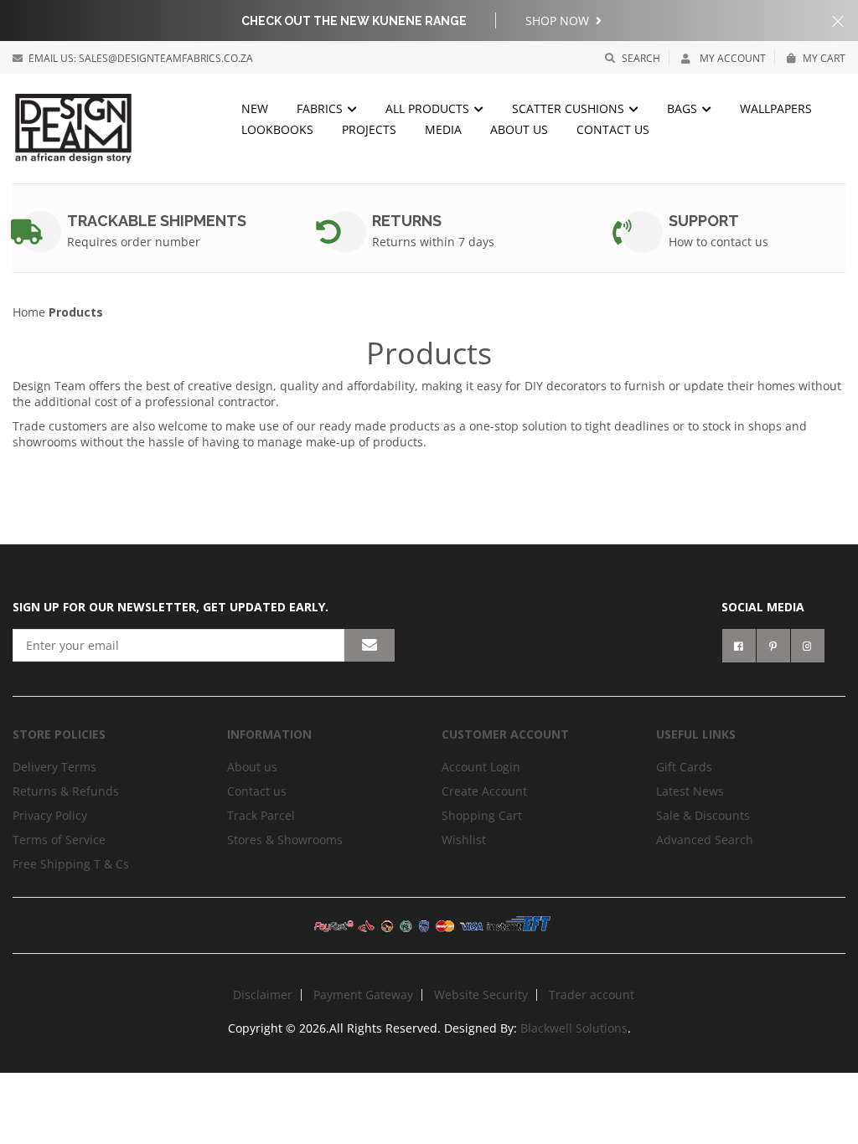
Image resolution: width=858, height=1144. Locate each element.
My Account (731, 58)
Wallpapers (776, 108)
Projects (369, 129)
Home (29, 312)
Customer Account (505, 734)
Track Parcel (261, 815)
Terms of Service (59, 840)
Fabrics (321, 108)
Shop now (558, 20)
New (254, 108)
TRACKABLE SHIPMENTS (156, 220)
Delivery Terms (54, 767)
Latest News (690, 791)
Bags (683, 108)
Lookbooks (277, 129)
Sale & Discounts (703, 815)
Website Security (481, 994)
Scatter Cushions (570, 108)
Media (443, 129)
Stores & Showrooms (285, 840)
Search (641, 58)
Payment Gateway (363, 994)
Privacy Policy (50, 815)
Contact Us (612, 129)
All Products (429, 108)
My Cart (824, 58)
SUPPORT (704, 220)
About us (519, 129)
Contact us (257, 791)
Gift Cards (684, 767)
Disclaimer (262, 994)
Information (269, 734)
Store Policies (59, 734)
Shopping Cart (482, 815)
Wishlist (464, 840)
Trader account (591, 994)
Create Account (484, 791)
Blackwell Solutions (574, 1028)
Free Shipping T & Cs (71, 864)
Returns (407, 220)
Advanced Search (704, 840)
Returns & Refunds (66, 791)
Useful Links (696, 734)
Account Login (481, 767)
